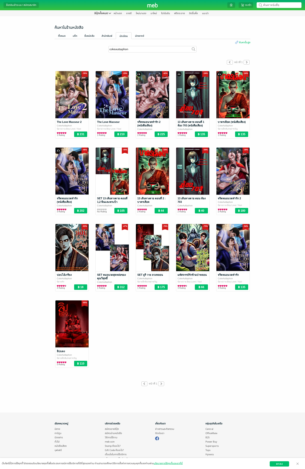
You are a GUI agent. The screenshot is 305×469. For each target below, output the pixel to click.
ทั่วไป (57, 442)
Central (209, 429)
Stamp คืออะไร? (113, 446)
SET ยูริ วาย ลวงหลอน (150, 274)
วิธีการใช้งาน (111, 437)
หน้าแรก (118, 13)
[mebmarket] (157, 438)
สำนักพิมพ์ (106, 36)
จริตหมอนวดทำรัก (228, 274)
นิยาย (57, 429)
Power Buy (211, 442)
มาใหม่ (154, 13)
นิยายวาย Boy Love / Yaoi (69, 129)
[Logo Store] (152, 5)
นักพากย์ (139, 36)
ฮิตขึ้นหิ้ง (193, 13)
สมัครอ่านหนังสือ (113, 433)
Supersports (212, 446)
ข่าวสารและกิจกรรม (164, 429)
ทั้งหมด (62, 36)
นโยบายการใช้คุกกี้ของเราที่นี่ (168, 463)
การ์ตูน (58, 433)
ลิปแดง (61, 351)
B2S (207, 437)
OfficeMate (211, 433)
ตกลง (279, 463)
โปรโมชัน (165, 13)
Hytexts (209, 454)
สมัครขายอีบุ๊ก (112, 429)
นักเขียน (123, 36)
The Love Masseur (108, 121)
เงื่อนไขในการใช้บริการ (116, 454)
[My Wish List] (231, 5)
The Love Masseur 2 (69, 121)
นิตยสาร (59, 437)
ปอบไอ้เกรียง (64, 274)
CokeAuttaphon (64, 125)
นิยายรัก (60, 281)
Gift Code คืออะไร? (114, 450)
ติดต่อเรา (159, 433)
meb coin (110, 442)
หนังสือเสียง (61, 446)
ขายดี (129, 13)
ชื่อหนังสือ (89, 36)
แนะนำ (205, 13)
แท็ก (75, 36)
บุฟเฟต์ (58, 450)
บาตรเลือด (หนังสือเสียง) (232, 121)
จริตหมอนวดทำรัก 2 (229, 198)
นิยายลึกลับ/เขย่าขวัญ (228, 129)
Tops (207, 450)
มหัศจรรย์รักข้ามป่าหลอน (192, 274)
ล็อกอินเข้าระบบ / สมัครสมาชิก (21, 5)
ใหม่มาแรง (141, 13)
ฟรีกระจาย (179, 13)
